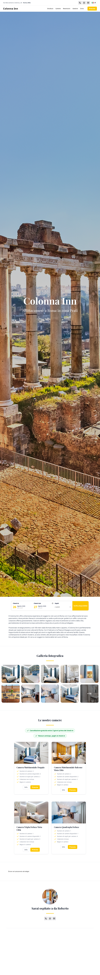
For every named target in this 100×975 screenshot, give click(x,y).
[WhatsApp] (84, 2)
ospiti (57, 603)
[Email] (88, 2)
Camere (58, 8)
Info (26, 787)
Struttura (50, 8)
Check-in (16, 603)
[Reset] (52, 603)
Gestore (75, 8)
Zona (82, 8)
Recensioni (66, 8)
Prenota (92, 9)
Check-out (37, 603)
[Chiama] (80, 2)
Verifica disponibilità (80, 606)
